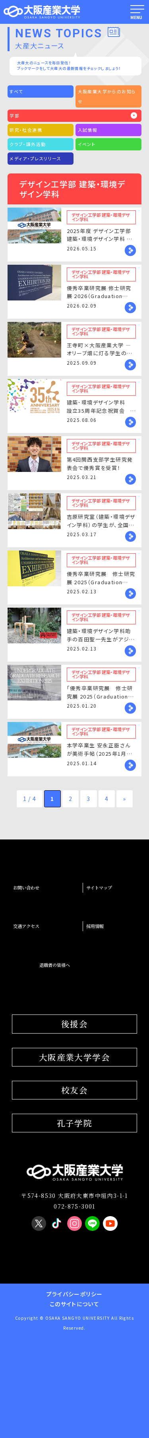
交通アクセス (26, 926)
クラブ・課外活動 (28, 144)
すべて (16, 91)
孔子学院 (75, 1123)
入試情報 (88, 130)
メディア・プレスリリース (35, 158)
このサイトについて (75, 1304)
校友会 (74, 1090)
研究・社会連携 (26, 130)
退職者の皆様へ (54, 965)
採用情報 (95, 926)
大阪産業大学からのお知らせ (107, 96)
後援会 (74, 1024)
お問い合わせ (26, 887)
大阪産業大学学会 (74, 1057)
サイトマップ (99, 887)
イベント (87, 144)
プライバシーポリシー (74, 1294)
